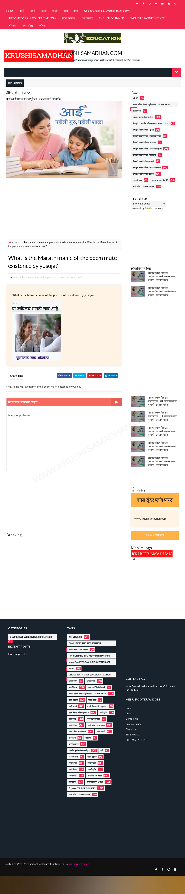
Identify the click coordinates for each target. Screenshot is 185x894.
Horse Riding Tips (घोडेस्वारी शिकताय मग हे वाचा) (89, 656)
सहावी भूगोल (73, 763)
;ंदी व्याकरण (87, 18)
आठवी (54, 10)
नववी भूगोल (103, 712)
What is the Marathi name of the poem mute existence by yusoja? (49, 242)
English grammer (79, 649)
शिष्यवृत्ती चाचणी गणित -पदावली (143, 161)
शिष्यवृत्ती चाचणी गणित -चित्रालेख (144, 155)
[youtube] (168, 3)
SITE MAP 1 (132, 734)
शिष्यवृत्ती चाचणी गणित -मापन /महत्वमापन (147, 167)
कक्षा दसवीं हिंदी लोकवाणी (96, 687)
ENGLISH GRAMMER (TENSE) (147, 18)
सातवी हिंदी (72, 782)
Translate (157, 208)
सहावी (32, 10)
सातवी (43, 10)
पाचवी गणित (73, 725)
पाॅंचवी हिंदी (72, 738)
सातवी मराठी (73, 776)
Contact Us (132, 718)
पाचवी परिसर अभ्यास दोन (77, 731)
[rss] (156, 3)
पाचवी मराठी (101, 731)
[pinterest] (175, 3)
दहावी (76, 10)
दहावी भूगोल (92, 700)
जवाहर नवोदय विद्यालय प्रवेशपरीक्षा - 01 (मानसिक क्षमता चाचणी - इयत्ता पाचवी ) (162, 276)
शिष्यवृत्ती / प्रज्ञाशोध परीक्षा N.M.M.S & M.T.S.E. (151, 123)
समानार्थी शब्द (137, 180)
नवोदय (42, 25)
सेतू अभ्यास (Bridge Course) (82, 788)
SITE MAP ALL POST (138, 740)
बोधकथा (12, 25)
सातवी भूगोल (92, 769)
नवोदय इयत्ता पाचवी (93, 719)
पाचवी (21, 10)
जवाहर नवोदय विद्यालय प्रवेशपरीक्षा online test (151, 104)
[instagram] (149, 3)
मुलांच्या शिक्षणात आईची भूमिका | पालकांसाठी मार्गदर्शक (33, 99)
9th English (75, 637)
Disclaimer (131, 729)
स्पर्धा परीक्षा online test (143, 186)
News (71, 668)
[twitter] (137, 3)
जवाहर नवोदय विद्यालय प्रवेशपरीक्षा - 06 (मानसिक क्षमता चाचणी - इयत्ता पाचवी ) (162, 461)
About (129, 713)
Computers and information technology (85, 644)
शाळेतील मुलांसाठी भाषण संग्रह (143, 117)
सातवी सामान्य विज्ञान (95, 776)
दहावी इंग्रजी (73, 700)
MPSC (135, 98)
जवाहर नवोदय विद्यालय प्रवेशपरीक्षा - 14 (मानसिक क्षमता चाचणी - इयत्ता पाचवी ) (162, 416)
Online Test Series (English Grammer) (31, 637)
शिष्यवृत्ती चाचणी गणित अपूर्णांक (143, 174)
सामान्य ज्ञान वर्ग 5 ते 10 (159, 180)
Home (9, 10)
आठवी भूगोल (73, 681)
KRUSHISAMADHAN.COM (92, 53)
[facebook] (143, 3)
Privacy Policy (133, 723)
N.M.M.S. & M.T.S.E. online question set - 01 (90, 663)
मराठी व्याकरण (68, 18)
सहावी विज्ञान (73, 769)
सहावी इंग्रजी (91, 757)
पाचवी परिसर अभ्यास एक (96, 725)
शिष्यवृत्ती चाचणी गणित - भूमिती (143, 130)
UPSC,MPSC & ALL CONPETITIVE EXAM (33, 18)
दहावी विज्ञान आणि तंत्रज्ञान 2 (79, 712)
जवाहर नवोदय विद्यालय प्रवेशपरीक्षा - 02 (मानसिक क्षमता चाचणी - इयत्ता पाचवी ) (162, 291)
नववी (65, 10)
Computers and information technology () (107, 10)
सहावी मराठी (92, 763)
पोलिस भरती (137, 111)
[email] (162, 3)
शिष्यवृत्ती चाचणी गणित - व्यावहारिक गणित (147, 136)
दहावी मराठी (73, 706)
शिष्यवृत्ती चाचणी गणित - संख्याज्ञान (144, 142)
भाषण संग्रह (27, 25)
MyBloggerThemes (79, 863)
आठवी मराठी (91, 681)
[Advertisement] (64, 208)
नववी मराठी (72, 719)
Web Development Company (33, 863)
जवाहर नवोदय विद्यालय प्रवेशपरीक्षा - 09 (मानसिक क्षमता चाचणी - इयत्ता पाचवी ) (162, 446)
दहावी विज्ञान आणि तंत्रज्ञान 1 (97, 706)
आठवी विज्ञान (73, 687)
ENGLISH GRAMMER (111, 18)
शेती (101, 750)
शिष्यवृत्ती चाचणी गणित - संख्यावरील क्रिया (147, 149)
